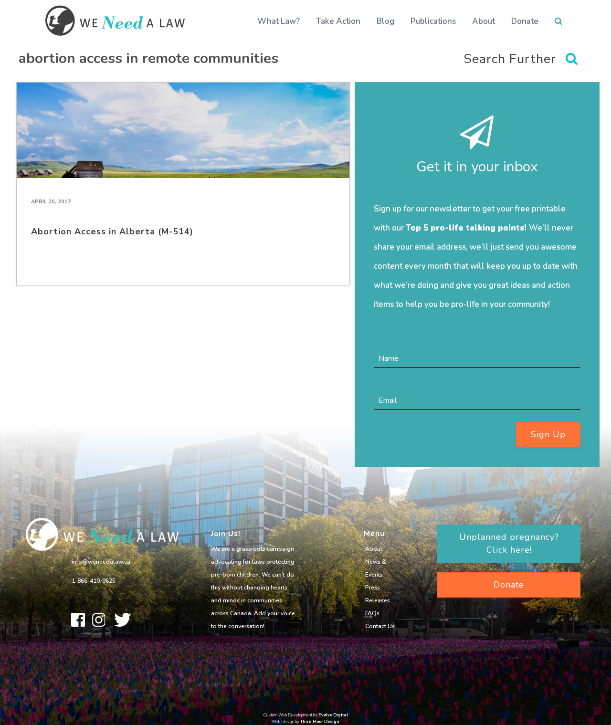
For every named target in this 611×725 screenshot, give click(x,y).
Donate (524, 21)
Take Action (338, 21)
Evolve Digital (333, 715)
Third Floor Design (319, 722)
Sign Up (548, 434)
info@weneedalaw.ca (101, 562)
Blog (385, 21)
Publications (433, 21)
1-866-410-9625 (94, 581)
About (483, 21)
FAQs (372, 613)
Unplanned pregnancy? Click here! (509, 543)
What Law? (278, 21)
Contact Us (380, 626)
